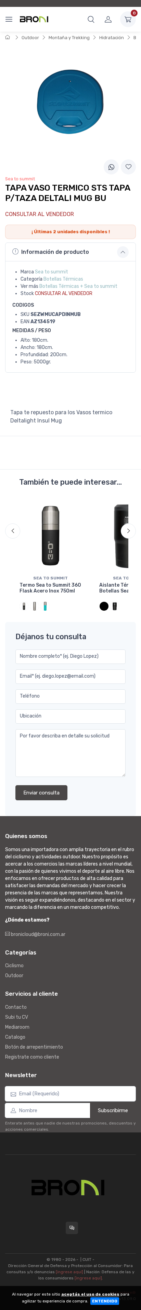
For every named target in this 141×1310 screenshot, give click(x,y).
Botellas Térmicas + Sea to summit (78, 286)
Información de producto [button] (55, 252)
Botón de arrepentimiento (34, 1047)
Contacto (16, 1007)
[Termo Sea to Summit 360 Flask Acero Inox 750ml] (50, 535)
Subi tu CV (16, 1017)
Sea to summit (51, 272)
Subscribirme (113, 1110)
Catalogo (15, 1037)
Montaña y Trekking (69, 37)
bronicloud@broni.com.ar (37, 934)
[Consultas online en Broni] (72, 1228)
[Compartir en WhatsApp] (111, 166)
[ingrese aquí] (69, 1271)
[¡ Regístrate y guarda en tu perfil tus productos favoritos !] (128, 166)
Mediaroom (17, 1027)
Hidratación (111, 37)
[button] (91, 19)
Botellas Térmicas (63, 279)
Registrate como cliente (32, 1057)
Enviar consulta (41, 793)
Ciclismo (14, 966)
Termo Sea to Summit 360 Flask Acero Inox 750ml (50, 588)
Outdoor (30, 37)
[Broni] (34, 19)
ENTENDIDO (104, 1301)
